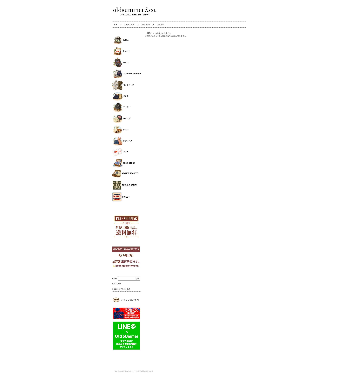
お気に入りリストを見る (121, 289)
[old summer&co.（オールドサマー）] (134, 18)
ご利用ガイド (129, 24)
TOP (115, 24)
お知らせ (160, 24)
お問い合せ (146, 24)
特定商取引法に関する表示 (144, 371)
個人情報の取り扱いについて (124, 371)
